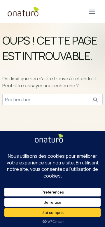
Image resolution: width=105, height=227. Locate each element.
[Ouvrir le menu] (92, 11)
